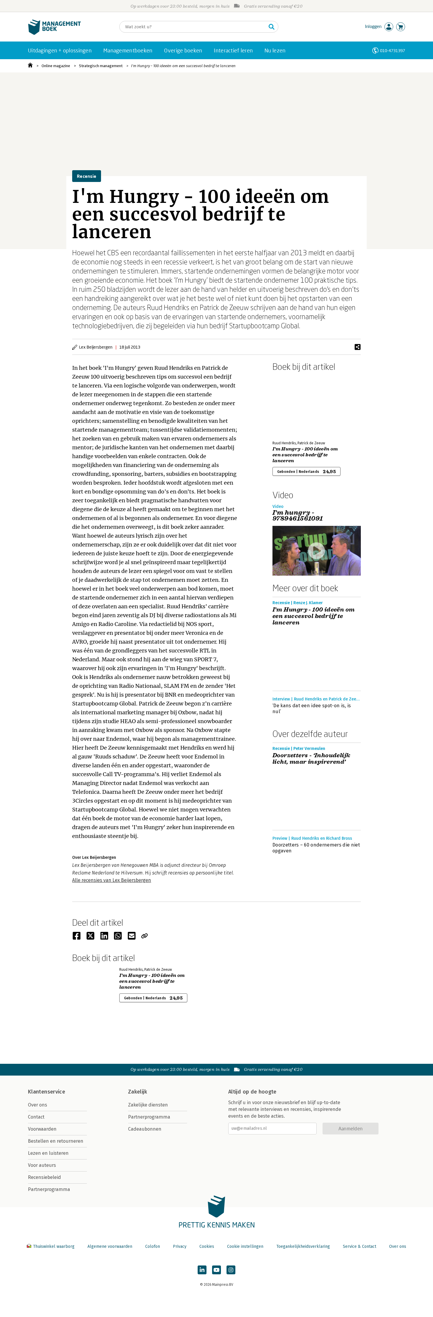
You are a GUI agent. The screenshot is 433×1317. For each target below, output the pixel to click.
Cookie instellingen (245, 1246)
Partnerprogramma (49, 1189)
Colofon (152, 1246)
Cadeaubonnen (144, 1129)
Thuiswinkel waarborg (54, 1246)
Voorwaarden (42, 1129)
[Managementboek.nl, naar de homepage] (54, 33)
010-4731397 (392, 50)
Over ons (37, 1105)
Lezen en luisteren (48, 1153)
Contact (36, 1117)
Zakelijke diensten (148, 1105)
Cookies (206, 1246)
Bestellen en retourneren (55, 1141)
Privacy (179, 1246)
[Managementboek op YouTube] (216, 1269)
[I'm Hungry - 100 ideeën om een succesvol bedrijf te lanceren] (293, 404)
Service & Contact (359, 1246)
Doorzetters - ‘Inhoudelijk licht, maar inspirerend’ (311, 758)
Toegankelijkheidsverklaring (303, 1246)
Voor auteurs (42, 1165)
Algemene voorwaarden (109, 1246)
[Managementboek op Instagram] (231, 1269)
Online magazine (56, 66)
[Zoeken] (271, 27)
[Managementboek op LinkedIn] (202, 1269)
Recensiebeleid (44, 1177)
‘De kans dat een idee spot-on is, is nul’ (311, 708)
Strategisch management (101, 66)
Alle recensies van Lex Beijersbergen (111, 880)
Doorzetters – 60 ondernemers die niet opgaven (316, 848)
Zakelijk (137, 1092)
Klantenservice (46, 1092)
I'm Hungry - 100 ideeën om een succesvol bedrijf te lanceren (183, 66)
